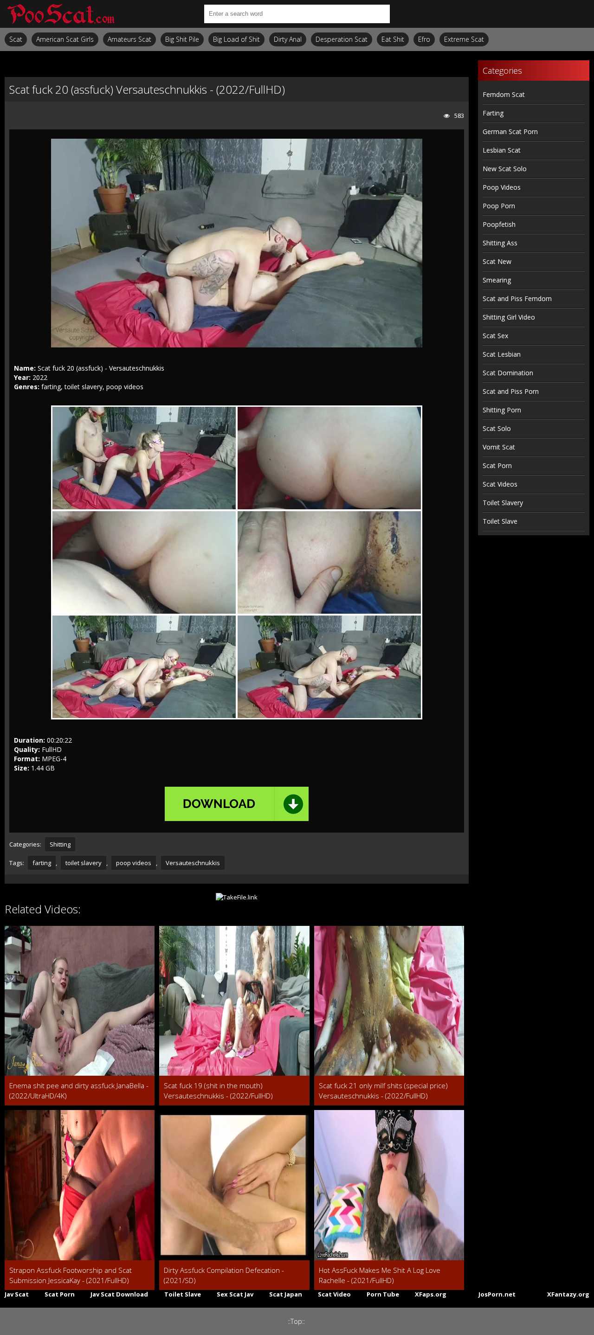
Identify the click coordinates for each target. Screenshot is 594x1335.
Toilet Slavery (503, 502)
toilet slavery (83, 863)
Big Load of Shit (236, 39)
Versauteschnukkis (193, 863)
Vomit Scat (499, 447)
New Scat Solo (505, 168)
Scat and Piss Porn (511, 391)
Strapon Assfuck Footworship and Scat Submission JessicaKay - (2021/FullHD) (70, 1275)
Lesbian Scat (502, 150)
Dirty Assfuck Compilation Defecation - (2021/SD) (224, 1275)
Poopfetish (499, 224)
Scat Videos (500, 484)
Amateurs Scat (129, 39)
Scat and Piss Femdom (517, 298)
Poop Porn (499, 205)
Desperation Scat (342, 39)
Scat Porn (497, 465)
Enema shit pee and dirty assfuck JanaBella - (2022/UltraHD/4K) (78, 1090)
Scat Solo (497, 428)
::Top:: (296, 1321)
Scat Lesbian (502, 354)
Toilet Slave (500, 521)
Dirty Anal (288, 39)
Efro (424, 39)
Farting (493, 113)
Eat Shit (392, 39)
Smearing (497, 280)
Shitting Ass (500, 242)
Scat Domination (508, 372)
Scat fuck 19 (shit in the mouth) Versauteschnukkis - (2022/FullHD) (218, 1090)
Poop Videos (502, 187)
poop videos (133, 863)
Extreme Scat (464, 39)
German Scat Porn (510, 131)
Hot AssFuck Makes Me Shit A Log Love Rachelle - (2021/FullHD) (379, 1275)
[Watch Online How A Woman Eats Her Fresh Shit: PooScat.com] (60, 14)
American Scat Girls (65, 39)
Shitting (60, 844)
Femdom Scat (504, 94)
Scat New (497, 261)
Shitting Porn (502, 409)
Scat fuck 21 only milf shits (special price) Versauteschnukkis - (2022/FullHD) (383, 1090)
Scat (15, 39)
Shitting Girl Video (509, 317)
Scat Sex (495, 335)
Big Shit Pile (182, 39)
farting (41, 863)
